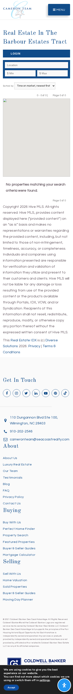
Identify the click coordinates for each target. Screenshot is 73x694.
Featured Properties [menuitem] (19, 541)
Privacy (34, 346)
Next (68, 95)
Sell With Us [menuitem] (12, 573)
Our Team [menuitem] (10, 471)
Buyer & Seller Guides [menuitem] (19, 548)
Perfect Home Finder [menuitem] (19, 528)
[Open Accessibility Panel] (64, 685)
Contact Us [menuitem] (12, 503)
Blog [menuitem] (6, 484)
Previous (50, 95)
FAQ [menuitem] (6, 490)
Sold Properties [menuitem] (15, 586)
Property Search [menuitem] (15, 535)
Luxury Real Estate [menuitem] (17, 464)
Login (15, 53)
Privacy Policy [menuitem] (13, 497)
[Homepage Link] (17, 9)
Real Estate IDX (24, 340)
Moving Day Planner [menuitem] (18, 599)
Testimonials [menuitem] (13, 477)
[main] (36, 177)
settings (45, 680)
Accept (11, 687)
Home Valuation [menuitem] (15, 580)
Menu (60, 9)
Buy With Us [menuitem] (12, 522)
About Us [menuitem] (10, 458)
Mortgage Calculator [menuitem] (19, 554)
